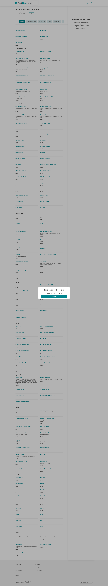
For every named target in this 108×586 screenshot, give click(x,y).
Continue (54, 296)
